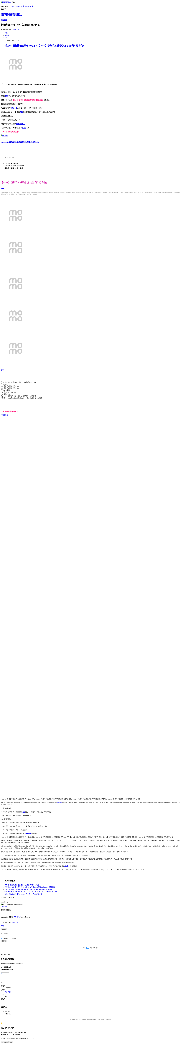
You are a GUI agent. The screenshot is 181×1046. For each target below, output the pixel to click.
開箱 (6, 96)
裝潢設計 (15, 922)
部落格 (7, 35)
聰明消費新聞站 (11, 14)
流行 (24, 812)
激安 (2, 370)
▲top (2, 925)
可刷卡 (59, 802)
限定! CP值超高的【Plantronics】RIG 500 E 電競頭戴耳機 (23, 894)
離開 (11, 1042)
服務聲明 (108, 1019)
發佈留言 (4, 941)
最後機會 (28, 833)
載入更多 (4, 929)
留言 (19, 917)
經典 (2, 188)
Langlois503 (4, 906)
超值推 (66, 866)
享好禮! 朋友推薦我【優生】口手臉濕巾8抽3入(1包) (22, 885)
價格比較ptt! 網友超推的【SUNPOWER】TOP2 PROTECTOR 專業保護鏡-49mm (31, 892)
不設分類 (16, 29)
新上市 (24, 128)
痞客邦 (15, 917)
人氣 (21, 112)
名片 (6, 37)
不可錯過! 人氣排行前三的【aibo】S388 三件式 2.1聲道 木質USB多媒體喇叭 (30, 887)
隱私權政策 (101, 1019)
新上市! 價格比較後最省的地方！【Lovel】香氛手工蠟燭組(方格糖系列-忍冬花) (44, 45)
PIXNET (76, 1019)
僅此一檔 (14, 108)
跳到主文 (4, 20)
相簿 (6, 33)
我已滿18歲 (5, 1042)
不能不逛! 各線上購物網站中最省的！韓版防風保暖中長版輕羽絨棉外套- (29, 889)
